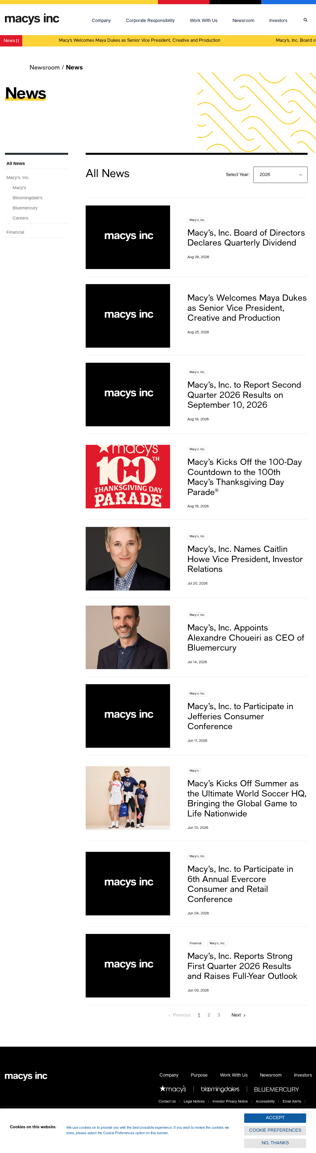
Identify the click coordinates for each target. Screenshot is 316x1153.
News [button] (12, 42)
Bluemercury (25, 207)
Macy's (19, 187)
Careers (20, 218)
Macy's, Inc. (18, 177)
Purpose (199, 1075)
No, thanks (275, 1143)
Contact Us (167, 1102)
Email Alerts (292, 1102)
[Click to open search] (305, 20)
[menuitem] (106, 20)
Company (101, 21)
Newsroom (243, 21)
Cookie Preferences (275, 1131)
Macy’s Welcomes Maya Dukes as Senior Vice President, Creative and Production (127, 41)
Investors (278, 21)
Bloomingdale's (27, 197)
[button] (106, 20)
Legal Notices (194, 1102)
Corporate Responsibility (150, 21)
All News (15, 163)
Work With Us (234, 1075)
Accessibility (265, 1102)
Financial (15, 232)
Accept (275, 1118)
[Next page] (238, 1015)
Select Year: (238, 175)
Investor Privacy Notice (230, 1102)
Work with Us (203, 21)
